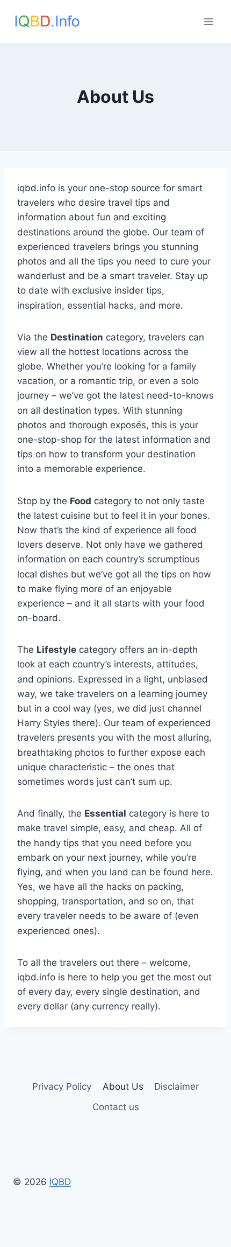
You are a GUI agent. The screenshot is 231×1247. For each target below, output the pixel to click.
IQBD (60, 1181)
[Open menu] (208, 21)
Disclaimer (176, 1086)
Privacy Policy (61, 1086)
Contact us (115, 1107)
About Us (123, 1086)
